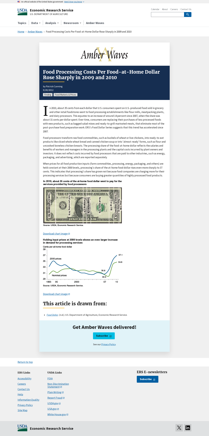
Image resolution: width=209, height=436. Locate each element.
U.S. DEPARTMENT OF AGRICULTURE (49, 14)
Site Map (22, 410)
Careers (174, 9)
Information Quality (28, 399)
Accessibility (24, 378)
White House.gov (56, 414)
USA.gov (52, 408)
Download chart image (55, 233)
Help (20, 394)
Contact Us (186, 9)
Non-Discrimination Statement (58, 385)
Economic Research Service (51, 10)
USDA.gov (52, 403)
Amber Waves (95, 23)
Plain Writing (54, 392)
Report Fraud (54, 397)
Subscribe (102, 335)
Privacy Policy (108, 344)
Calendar (155, 9)
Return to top (25, 362)
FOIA (50, 378)
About (165, 9)
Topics (22, 23)
